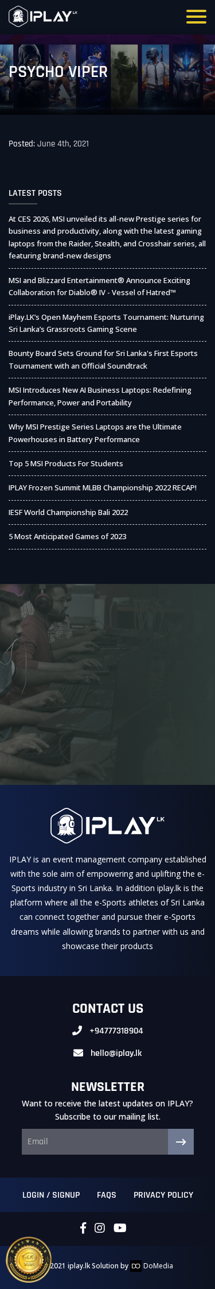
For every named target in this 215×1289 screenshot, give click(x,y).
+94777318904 (116, 1031)
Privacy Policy (163, 1195)
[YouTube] (120, 1228)
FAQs (106, 1195)
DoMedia (157, 1266)
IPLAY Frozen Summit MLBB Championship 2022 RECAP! (103, 487)
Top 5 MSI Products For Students (66, 463)
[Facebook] (83, 1228)
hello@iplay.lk (116, 1053)
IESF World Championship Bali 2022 (68, 512)
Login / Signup (51, 1195)
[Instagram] (100, 1228)
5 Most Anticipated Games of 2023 (67, 536)
